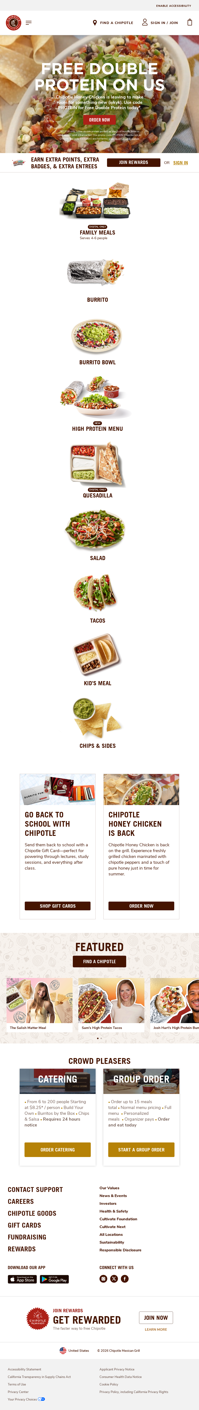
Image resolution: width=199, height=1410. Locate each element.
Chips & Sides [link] (98, 745)
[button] (98, 1038)
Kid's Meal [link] (97, 683)
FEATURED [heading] (99, 946)
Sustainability (112, 1242)
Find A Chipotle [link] (116, 23)
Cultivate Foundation (118, 1219)
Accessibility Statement (24, 1369)
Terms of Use (17, 1384)
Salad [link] (97, 557)
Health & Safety (114, 1211)
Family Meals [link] (97, 232)
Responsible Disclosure (120, 1250)
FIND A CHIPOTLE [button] (99, 961)
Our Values (109, 1188)
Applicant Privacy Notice (117, 1369)
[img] (40, 1000)
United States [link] (78, 1350)
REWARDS (22, 1249)
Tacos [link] (97, 620)
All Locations (111, 1234)
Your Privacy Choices (22, 1399)
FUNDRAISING (27, 1237)
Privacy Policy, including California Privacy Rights (134, 1392)
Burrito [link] (97, 299)
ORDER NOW (99, 120)
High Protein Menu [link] (97, 428)
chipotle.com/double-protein (124, 138)
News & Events (113, 1195)
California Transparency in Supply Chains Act (39, 1377)
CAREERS (21, 1201)
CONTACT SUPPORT (35, 1189)
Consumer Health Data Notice (121, 1377)
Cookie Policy (109, 1384)
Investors (108, 1203)
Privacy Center (18, 1392)
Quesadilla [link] (97, 495)
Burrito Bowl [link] (97, 362)
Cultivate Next (112, 1227)
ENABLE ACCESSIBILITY (173, 6)
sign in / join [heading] (164, 23)
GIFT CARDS (24, 1225)
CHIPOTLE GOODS (32, 1213)
